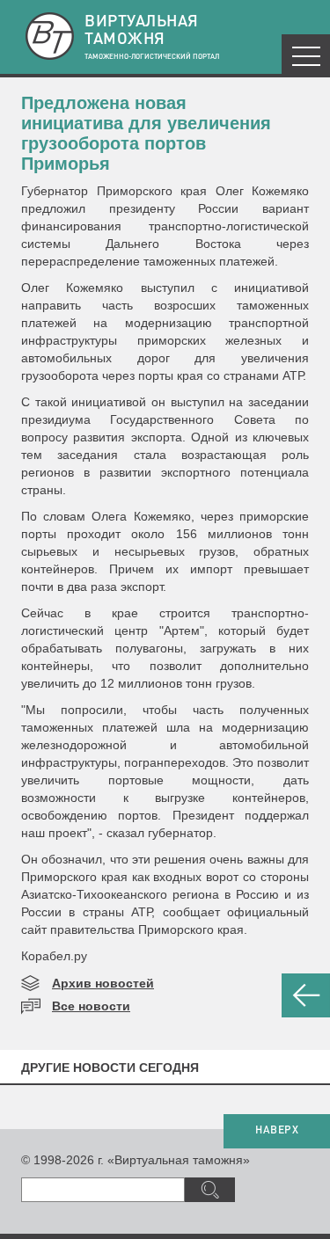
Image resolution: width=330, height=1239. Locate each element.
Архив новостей (103, 983)
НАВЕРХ (276, 1131)
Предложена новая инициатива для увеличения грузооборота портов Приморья (146, 133)
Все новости (91, 1006)
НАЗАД (306, 995)
